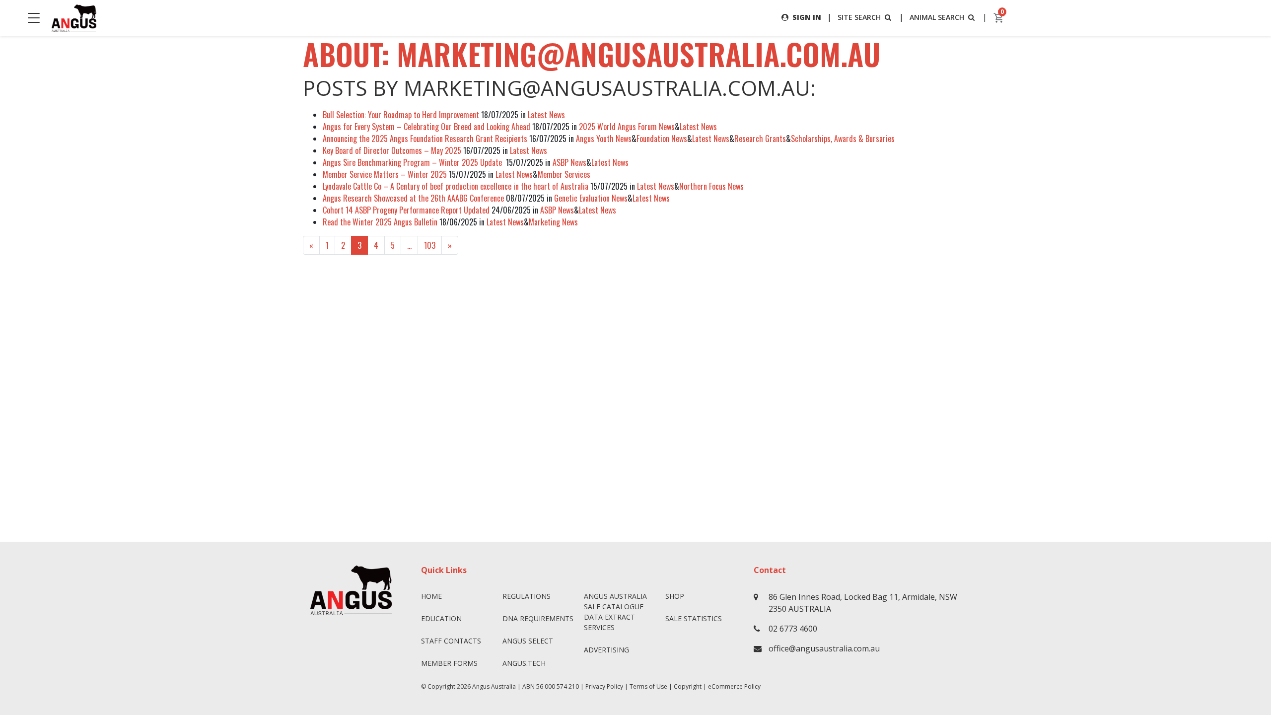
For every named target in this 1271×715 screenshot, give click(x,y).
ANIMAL (937, 17)
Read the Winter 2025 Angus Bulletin (380, 222)
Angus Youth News (604, 138)
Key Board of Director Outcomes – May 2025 (392, 150)
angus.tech (524, 663)
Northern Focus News (711, 186)
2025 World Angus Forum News (627, 127)
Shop (674, 596)
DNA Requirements (537, 618)
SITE (859, 17)
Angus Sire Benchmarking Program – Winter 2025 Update (413, 162)
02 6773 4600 (793, 628)
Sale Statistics (693, 618)
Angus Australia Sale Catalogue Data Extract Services (615, 611)
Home (431, 596)
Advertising (606, 649)
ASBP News (569, 162)
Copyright (688, 686)
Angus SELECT (527, 640)
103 (429, 245)
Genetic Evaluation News (591, 198)
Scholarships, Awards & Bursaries (843, 138)
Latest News (546, 115)
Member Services (564, 174)
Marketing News (553, 222)
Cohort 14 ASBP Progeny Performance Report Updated (406, 210)
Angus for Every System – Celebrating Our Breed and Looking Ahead (426, 127)
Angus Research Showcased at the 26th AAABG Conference (413, 198)
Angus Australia (494, 686)
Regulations (526, 596)
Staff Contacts (451, 640)
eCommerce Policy (734, 686)
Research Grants (760, 138)
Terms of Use (648, 686)
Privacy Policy (604, 686)
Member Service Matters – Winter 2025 (385, 174)
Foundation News (661, 138)
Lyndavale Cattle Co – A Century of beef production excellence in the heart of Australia (455, 186)
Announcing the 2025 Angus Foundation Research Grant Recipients (425, 138)
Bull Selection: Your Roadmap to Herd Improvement (401, 115)
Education (441, 618)
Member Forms (449, 663)
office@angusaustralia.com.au (824, 648)
